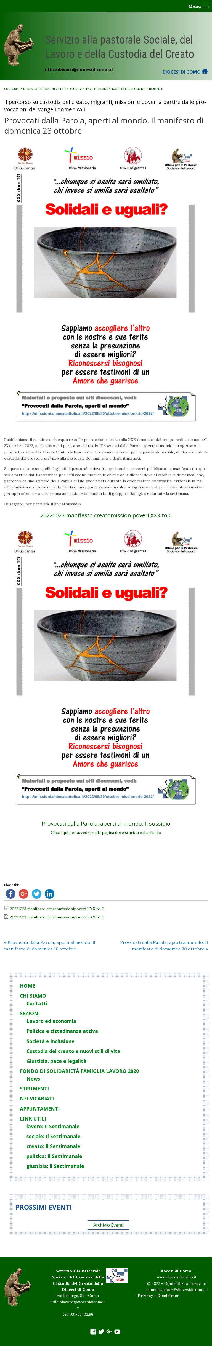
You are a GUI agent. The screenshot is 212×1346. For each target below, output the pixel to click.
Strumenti (155, 89)
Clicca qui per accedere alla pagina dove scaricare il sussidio (106, 832)
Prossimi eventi (43, 1206)
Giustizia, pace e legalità (90, 89)
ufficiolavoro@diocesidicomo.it (79, 69)
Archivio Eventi (108, 1225)
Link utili (33, 1118)
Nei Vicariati (37, 1098)
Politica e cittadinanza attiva (62, 1031)
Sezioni (30, 1013)
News (33, 1078)
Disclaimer (168, 1295)
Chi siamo (33, 995)
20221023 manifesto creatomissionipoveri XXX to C (106, 515)
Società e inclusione (128, 89)
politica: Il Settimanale (54, 1156)
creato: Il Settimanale (53, 1146)
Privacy (145, 1295)
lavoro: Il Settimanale (53, 1126)
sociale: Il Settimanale (53, 1136)
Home (27, 985)
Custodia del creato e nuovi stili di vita (36, 89)
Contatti (36, 1003)
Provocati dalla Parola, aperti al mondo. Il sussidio (106, 823)
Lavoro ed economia (51, 1021)
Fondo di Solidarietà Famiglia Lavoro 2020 (79, 1071)
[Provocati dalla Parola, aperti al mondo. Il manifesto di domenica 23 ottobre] (106, 286)
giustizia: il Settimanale (55, 1166)
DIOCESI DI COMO (182, 72)
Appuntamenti (40, 1108)
